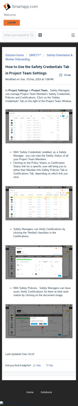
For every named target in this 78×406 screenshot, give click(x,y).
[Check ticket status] (40, 35)
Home (29, 392)
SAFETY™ (35, 55)
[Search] (32, 35)
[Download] (31, 204)
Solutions (46, 392)
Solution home (14, 55)
